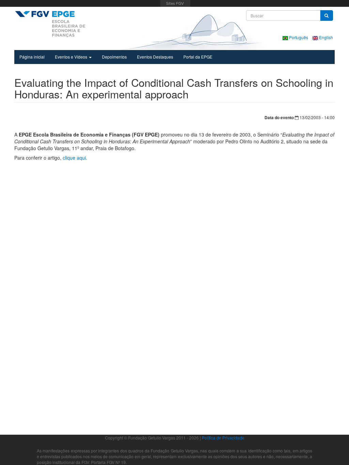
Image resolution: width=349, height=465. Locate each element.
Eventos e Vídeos (71, 57)
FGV (175, 3)
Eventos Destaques (155, 57)
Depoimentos (114, 57)
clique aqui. (75, 157)
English (325, 37)
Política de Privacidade (223, 437)
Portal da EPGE (197, 57)
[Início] (50, 23)
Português (298, 37)
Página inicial (32, 57)
